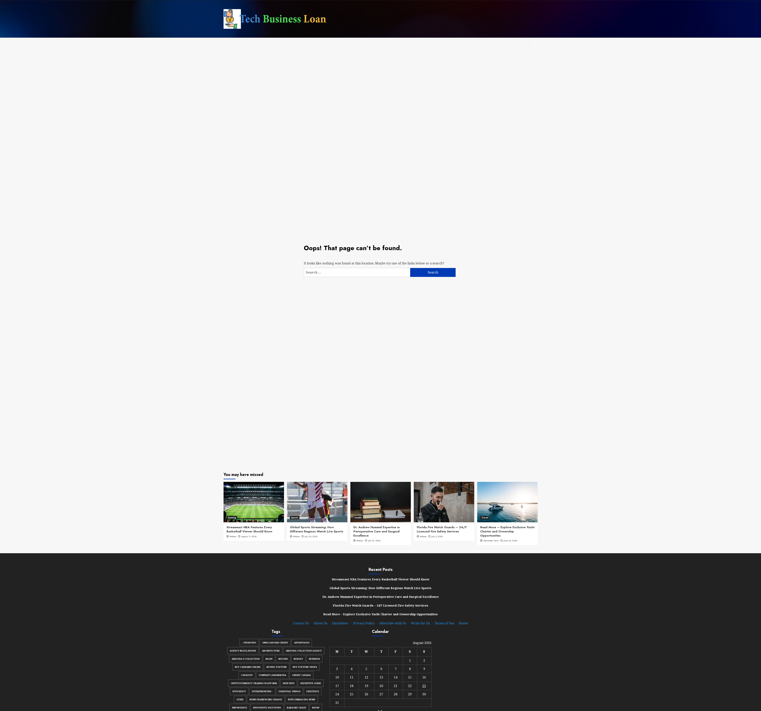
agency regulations (243, 650)
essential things (289, 691)
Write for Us (420, 623)
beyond (283, 658)
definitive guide (310, 683)
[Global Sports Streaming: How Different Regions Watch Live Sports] (317, 502)
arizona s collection (246, 658)
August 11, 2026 (249, 536)
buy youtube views (305, 666)
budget (298, 658)
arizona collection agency (304, 650)
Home (463, 623)
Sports (294, 517)
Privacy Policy (364, 623)
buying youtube (277, 666)
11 (351, 677)
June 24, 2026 (510, 540)
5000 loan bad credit (275, 642)
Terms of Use (444, 623)
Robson (233, 536)
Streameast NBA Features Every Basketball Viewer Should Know (249, 529)
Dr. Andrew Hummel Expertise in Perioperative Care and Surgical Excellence (376, 531)
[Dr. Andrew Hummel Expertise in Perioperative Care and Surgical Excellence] (380, 502)
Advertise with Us (392, 623)
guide (240, 699)
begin (269, 658)
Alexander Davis (491, 540)
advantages (301, 642)
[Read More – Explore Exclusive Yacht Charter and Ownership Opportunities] (507, 502)
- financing (249, 642)
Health (358, 517)
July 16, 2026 (374, 540)
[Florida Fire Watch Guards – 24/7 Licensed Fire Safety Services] (444, 502)
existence (312, 691)
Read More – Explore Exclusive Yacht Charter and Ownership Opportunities (507, 531)
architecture (271, 650)
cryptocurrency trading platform (254, 683)
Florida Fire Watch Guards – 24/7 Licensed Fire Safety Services (442, 529)
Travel (484, 517)
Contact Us (301, 623)
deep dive (288, 683)
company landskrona (272, 675)
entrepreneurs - (262, 691)
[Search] (535, 42)
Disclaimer (340, 623)
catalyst (247, 675)
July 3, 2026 (437, 536)
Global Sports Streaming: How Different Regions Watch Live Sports (316, 529)
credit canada (301, 675)
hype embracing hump (301, 699)
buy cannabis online (248, 666)
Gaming (232, 517)
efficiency (239, 691)
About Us (320, 623)
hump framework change (266, 699)
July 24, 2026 (311, 536)
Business (314, 658)
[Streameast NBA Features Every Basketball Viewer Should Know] (254, 502)
